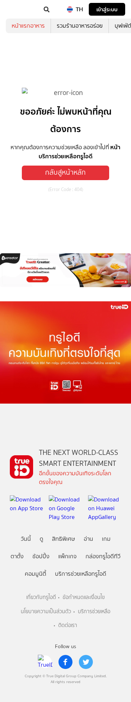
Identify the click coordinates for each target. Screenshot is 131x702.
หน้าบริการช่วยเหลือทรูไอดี (79, 151)
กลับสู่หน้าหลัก (65, 172)
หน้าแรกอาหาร (28, 25)
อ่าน (88, 539)
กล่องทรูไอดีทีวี (103, 556)
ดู (41, 539)
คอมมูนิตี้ (35, 574)
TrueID (20, 9)
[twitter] (86, 662)
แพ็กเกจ (67, 556)
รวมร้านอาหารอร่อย (80, 25)
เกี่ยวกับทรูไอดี (41, 597)
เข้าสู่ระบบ (107, 9)
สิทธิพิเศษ (63, 539)
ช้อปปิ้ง (40, 556)
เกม (106, 539)
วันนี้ (26, 539)
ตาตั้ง (17, 556)
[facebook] (65, 662)
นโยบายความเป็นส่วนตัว (46, 611)
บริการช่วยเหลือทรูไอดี (80, 574)
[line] (45, 662)
